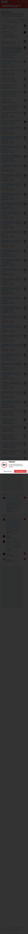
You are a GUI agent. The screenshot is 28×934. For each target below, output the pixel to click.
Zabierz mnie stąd (8, 471)
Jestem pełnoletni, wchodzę (21, 471)
